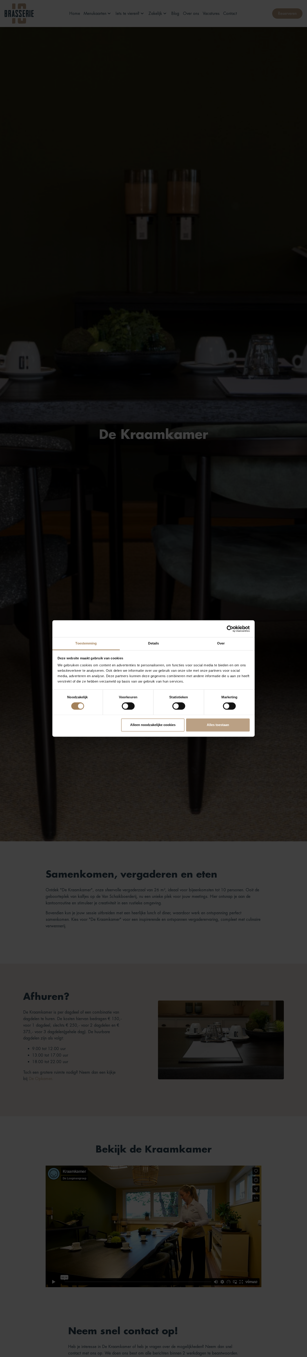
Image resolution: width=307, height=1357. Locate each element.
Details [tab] (153, 643)
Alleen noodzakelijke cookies (153, 725)
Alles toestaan (218, 725)
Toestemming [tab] (86, 643)
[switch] (128, 706)
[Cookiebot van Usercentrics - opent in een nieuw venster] (230, 628)
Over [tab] (221, 643)
